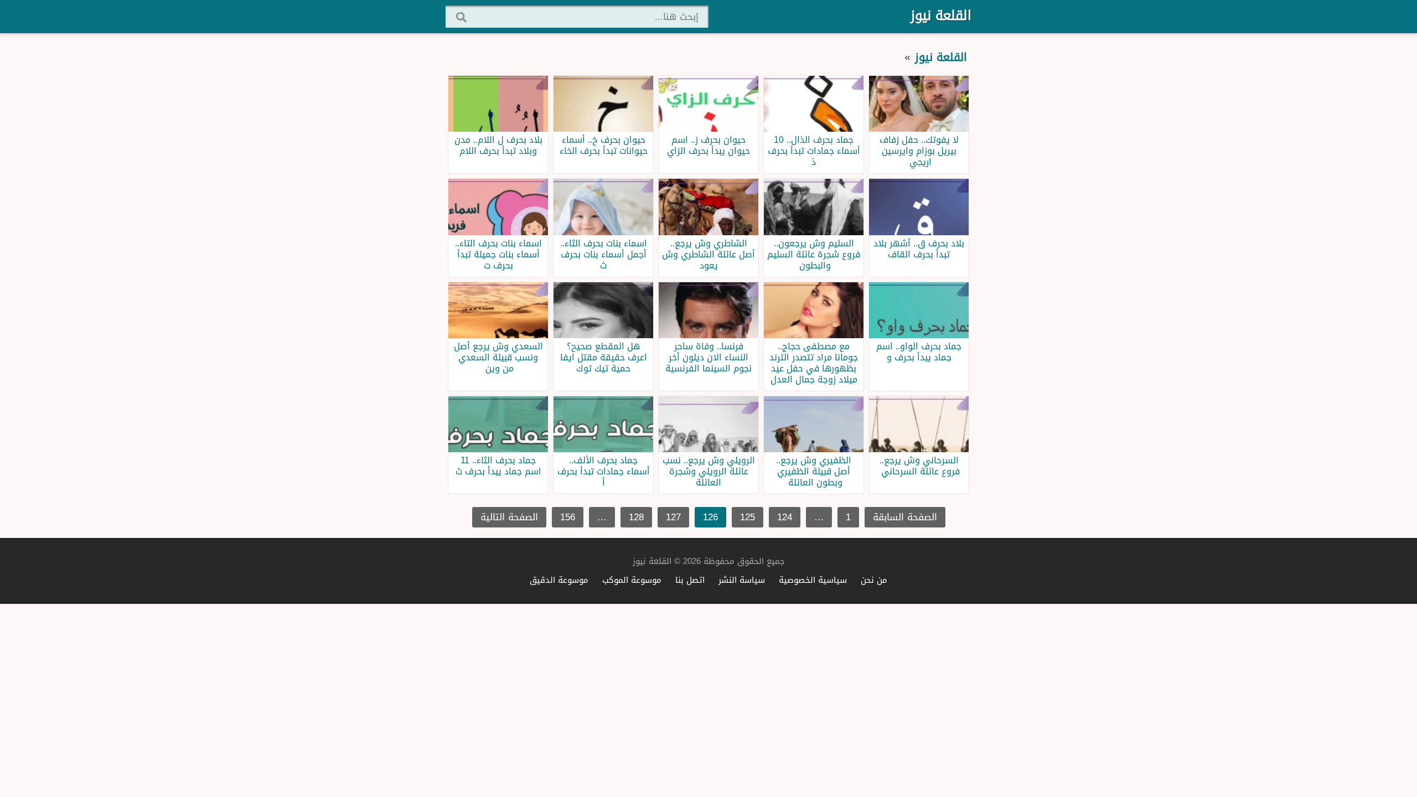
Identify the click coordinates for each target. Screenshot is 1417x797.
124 (784, 517)
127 (673, 517)
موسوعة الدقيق (559, 580)
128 (636, 517)
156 (567, 517)
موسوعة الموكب (631, 580)
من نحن (874, 580)
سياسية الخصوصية (813, 580)
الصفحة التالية (509, 517)
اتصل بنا (690, 580)
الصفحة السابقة (905, 517)
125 (747, 517)
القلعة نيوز (941, 15)
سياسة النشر (741, 580)
